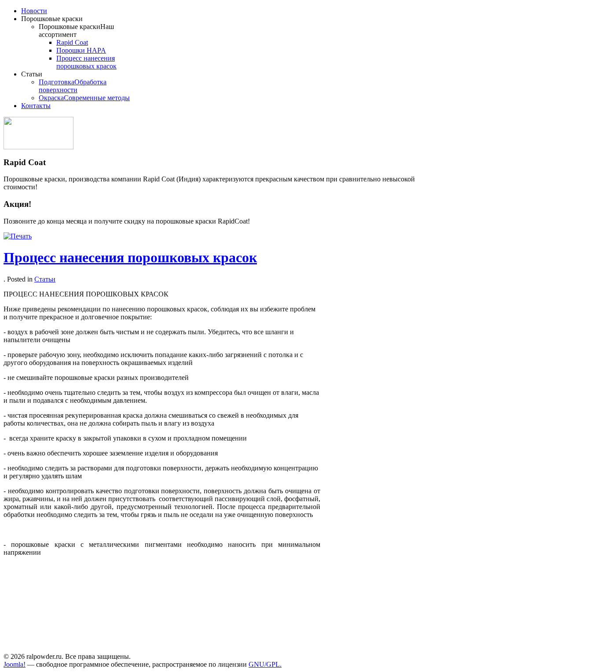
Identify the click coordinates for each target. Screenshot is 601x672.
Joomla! (15, 664)
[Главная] (38, 147)
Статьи (44, 279)
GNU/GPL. (265, 664)
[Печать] (18, 236)
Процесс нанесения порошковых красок (130, 257)
